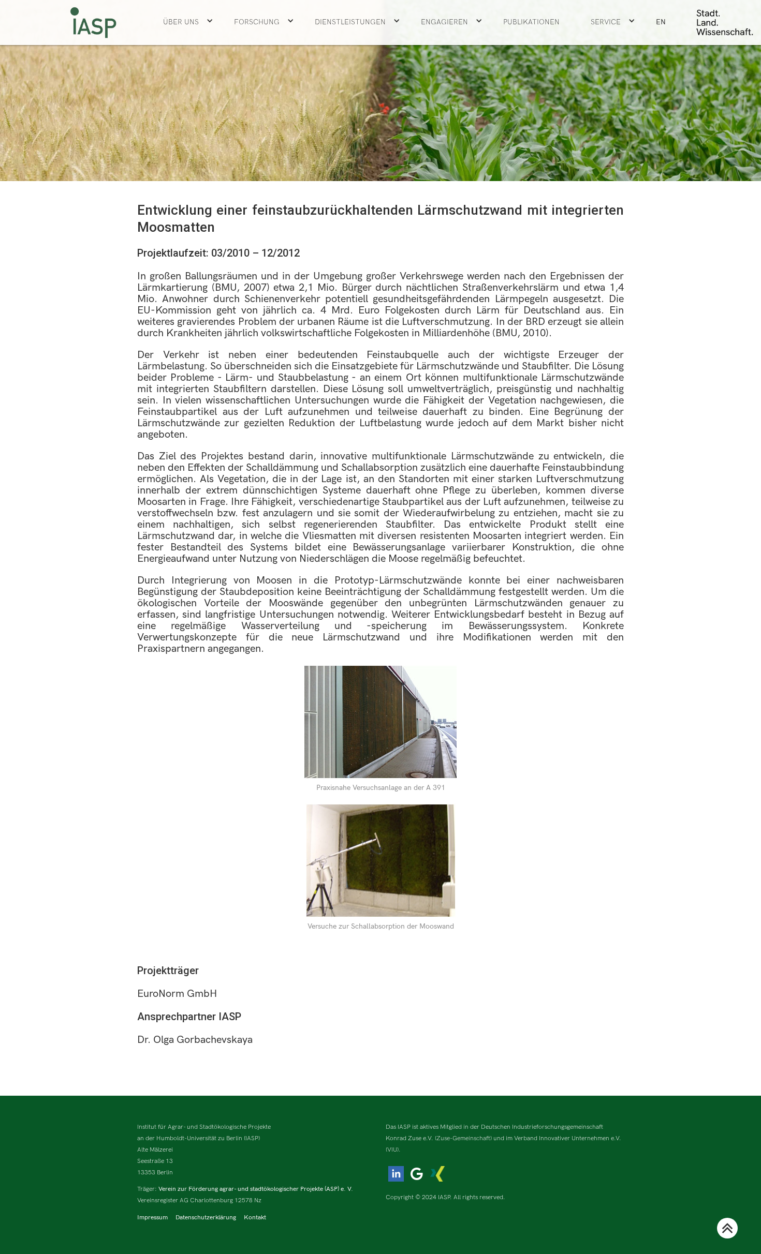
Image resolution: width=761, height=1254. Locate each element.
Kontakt (255, 1217)
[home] (93, 22)
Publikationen (531, 22)
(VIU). (393, 1150)
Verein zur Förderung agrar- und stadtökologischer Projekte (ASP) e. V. (255, 1189)
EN (661, 22)
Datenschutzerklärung (205, 1217)
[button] (188, 22)
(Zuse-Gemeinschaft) (463, 1138)
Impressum (152, 1217)
